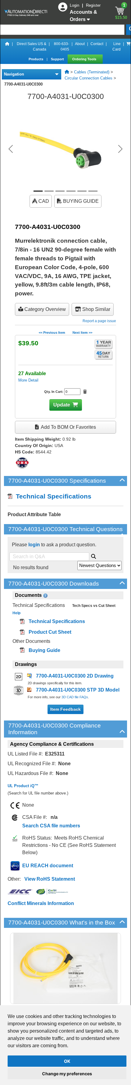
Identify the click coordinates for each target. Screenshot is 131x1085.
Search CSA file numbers (51, 825)
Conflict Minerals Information (41, 903)
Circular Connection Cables (88, 78)
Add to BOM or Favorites (68, 427)
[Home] (7, 46)
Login (75, 5)
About (80, 44)
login (34, 544)
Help (16, 613)
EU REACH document (47, 865)
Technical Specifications (51, 496)
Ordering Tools (84, 59)
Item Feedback (65, 709)
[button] (11, 149)
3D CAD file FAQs (75, 697)
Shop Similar (95, 309)
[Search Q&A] (93, 555)
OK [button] (67, 1061)
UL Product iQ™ (23, 786)
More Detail (28, 380)
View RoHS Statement (49, 879)
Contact (96, 44)
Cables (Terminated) (91, 72)
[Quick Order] (128, 46)
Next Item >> (82, 332)
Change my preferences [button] (67, 1073)
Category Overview (44, 309)
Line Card (116, 46)
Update (61, 404)
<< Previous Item (52, 332)
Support (58, 59)
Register (93, 5)
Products (36, 59)
